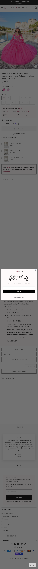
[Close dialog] (35, 270)
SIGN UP (19, 291)
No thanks (19, 295)
